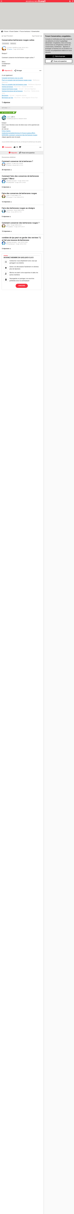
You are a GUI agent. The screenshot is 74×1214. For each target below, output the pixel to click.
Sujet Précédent (8, 36)
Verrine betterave (7, 87)
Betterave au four (7, 97)
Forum (6, 31)
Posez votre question (28, 152)
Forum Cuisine (14, 31)
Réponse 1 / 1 (6, 108)
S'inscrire (21, 285)
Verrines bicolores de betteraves (12, 91)
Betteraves (13, 43)
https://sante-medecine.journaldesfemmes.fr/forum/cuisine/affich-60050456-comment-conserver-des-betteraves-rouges (19, 133)
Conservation (35, 31)
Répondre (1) (8, 70)
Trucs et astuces (25, 31)
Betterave (5, 95)
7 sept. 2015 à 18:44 (18, 49)
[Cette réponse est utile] (14, 147)
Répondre (14, 152)
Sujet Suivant (36, 36)
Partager (19, 70)
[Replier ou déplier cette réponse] (41, 107)
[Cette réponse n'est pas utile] (20, 147)
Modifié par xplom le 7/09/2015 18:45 (17, 118)
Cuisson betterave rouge (9, 89)
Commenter (8, 147)
